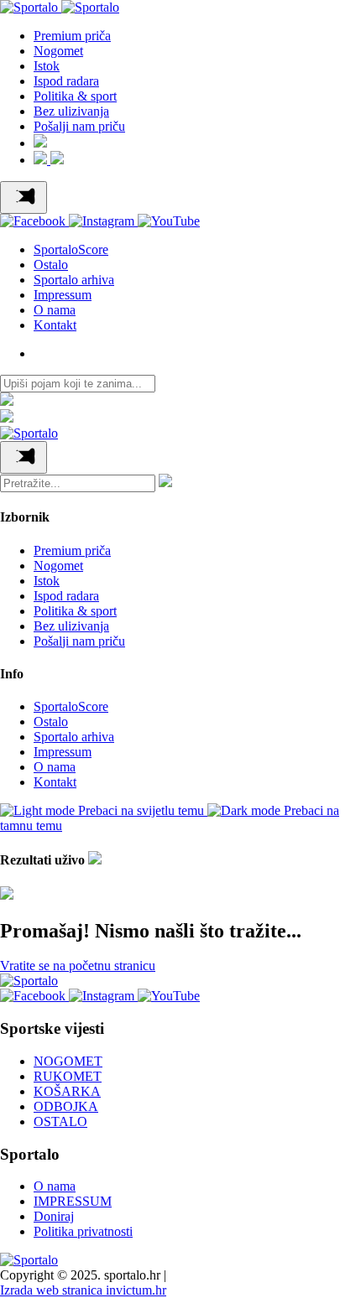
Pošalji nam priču (79, 126)
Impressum (63, 295)
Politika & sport (75, 96)
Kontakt (55, 325)
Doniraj (54, 1216)
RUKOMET (68, 1076)
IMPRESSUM (73, 1201)
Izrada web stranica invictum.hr (83, 1290)
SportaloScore (71, 249)
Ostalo (51, 264)
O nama (55, 310)
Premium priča (72, 36)
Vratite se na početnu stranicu (77, 965)
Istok (47, 66)
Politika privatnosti (83, 1231)
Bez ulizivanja (71, 111)
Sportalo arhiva (74, 280)
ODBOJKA (66, 1106)
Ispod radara (66, 81)
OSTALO (60, 1121)
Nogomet (58, 51)
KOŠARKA (67, 1091)
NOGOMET (68, 1061)
